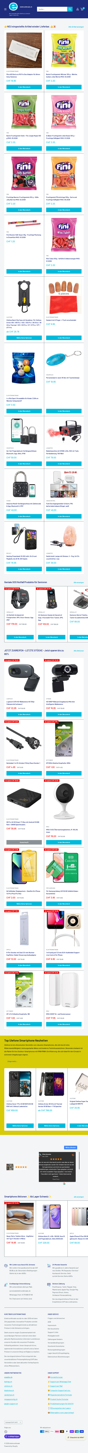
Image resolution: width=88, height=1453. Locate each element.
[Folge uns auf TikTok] (5, 1431)
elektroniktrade (12, 71)
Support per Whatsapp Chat (60, 1382)
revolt (8, 553)
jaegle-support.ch (11, 1404)
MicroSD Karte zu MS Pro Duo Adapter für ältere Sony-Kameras (23, 75)
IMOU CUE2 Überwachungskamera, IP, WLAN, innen (62, 831)
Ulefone (9, 317)
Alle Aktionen (79, 651)
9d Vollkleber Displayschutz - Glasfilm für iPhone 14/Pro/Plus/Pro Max (23, 892)
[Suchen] (70, 9)
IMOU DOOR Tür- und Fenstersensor (58, 1014)
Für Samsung (50, 888)
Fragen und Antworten (56, 1318)
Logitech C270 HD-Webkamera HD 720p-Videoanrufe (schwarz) (20, 703)
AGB (49, 1322)
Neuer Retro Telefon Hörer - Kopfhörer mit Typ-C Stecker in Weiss (20, 1237)
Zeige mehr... (12, 1061)
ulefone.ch (8, 1386)
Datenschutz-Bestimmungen (59, 1357)
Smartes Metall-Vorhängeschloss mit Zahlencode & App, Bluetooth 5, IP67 (23, 505)
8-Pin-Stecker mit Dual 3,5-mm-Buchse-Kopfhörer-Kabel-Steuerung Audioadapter (21, 954)
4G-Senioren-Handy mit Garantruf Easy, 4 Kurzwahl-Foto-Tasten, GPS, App (50, 617)
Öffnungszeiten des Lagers (60, 1408)
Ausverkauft (24, 842)
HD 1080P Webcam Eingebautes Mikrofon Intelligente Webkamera (60, 703)
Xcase (8, 501)
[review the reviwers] (50, 1155)
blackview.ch (9, 1390)
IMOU (47, 827)
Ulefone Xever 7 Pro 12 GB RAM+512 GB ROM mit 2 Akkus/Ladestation (19, 1105)
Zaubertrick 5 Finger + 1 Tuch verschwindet (61, 320)
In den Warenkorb (24, 87)
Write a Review (71, 1147)
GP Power (49, 760)
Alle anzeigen (79, 582)
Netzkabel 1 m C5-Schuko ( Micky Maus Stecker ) (23, 763)
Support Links (53, 1332)
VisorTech (49, 375)
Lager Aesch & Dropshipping (58, 1353)
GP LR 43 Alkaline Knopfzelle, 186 (18, 1014)
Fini (47, 71)
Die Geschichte (53, 1329)
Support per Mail (56, 1386)
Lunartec (49, 448)
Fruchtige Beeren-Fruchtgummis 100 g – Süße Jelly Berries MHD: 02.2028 (22, 198)
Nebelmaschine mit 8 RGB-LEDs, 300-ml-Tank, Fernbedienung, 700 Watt (62, 452)
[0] (82, 9)
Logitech (9, 699)
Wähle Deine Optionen (24, 338)
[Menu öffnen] (5, 9)
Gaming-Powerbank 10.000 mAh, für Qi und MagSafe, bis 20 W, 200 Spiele (21, 557)
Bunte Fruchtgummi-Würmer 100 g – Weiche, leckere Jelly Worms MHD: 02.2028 (61, 75)
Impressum (52, 1325)
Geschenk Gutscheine (56, 1346)
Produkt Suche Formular (59, 1399)
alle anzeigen (79, 1197)
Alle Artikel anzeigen (76, 27)
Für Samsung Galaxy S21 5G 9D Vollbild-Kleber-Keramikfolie (62, 892)
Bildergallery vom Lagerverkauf (62, 1412)
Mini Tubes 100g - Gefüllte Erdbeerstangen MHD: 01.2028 (63, 260)
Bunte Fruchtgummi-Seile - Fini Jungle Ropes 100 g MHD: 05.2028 (23, 137)
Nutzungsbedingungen (56, 1350)
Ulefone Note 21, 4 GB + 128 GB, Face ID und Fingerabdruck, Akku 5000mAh (51, 1237)
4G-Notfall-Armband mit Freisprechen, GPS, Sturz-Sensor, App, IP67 (20, 617)
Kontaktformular (56, 1377)
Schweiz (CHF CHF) (11, 1422)
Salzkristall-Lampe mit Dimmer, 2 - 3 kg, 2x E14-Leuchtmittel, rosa (63, 557)
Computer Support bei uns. (60, 1390)
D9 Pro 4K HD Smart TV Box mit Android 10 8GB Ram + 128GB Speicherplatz (22, 823)
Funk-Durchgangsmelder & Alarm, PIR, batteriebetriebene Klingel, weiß (59, 505)
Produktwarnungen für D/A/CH (61, 1404)
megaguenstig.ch (10, 1399)
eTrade (48, 699)
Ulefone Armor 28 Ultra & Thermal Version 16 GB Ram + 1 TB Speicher (50, 1105)
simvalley (10, 612)
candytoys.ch (9, 1395)
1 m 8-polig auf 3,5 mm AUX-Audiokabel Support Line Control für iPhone (63, 954)
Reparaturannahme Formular (61, 1395)
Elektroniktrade (12, 760)
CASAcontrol (50, 501)
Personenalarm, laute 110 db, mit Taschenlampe (62, 378)
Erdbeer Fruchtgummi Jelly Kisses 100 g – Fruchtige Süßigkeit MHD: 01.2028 (60, 137)
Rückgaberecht (53, 1336)
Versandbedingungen (56, 1343)
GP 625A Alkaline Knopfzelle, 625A (58, 763)
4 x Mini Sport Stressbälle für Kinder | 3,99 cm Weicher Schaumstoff (22, 399)
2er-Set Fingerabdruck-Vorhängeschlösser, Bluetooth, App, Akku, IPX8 (21, 452)
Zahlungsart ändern (55, 1339)
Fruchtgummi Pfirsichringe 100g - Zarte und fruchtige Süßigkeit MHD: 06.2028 (61, 198)
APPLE (8, 949)
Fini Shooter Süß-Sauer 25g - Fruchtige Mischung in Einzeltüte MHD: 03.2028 (23, 236)
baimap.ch (8, 1382)
